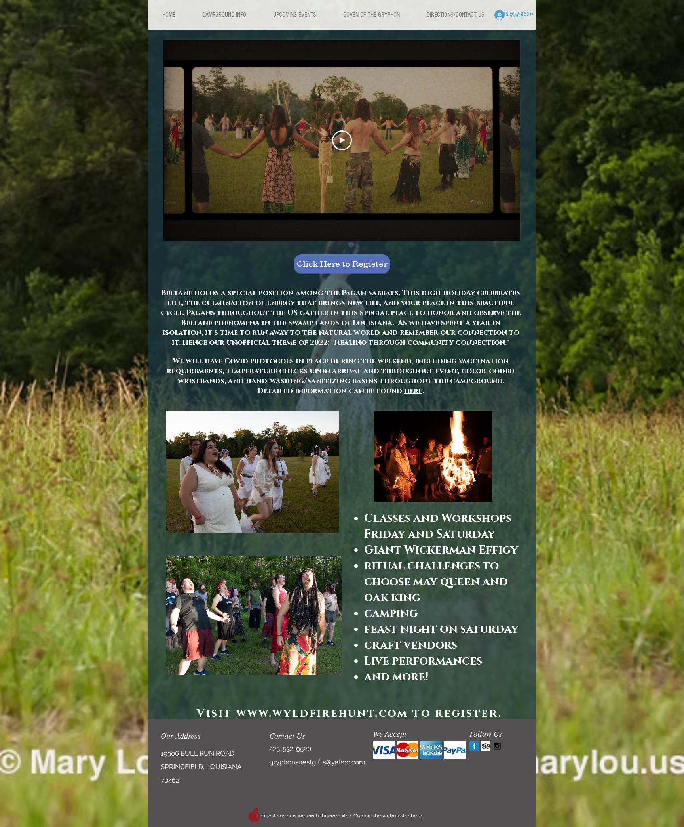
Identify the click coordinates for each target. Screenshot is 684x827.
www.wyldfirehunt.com (322, 713)
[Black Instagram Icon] (497, 746)
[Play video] (342, 140)
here (413, 391)
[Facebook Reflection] (474, 746)
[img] (384, 750)
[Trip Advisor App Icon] (485, 746)
